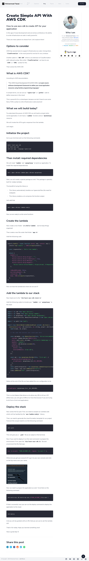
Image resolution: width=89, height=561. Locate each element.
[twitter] (11, 547)
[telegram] (21, 547)
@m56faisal (22, 559)
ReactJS (66, 45)
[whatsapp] (24, 547)
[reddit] (17, 547)
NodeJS (71, 45)
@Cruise (76, 37)
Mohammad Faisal (70, 36)
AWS (76, 45)
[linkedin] (7, 547)
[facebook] (14, 547)
